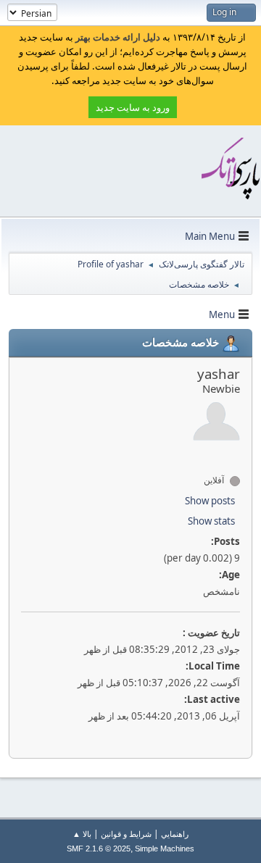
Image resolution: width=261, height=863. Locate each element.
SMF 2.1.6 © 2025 (98, 848)
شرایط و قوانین (126, 833)
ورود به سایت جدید (133, 107)
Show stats (211, 521)
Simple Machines (164, 848)
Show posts (210, 500)
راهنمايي (174, 833)
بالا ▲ (81, 833)
